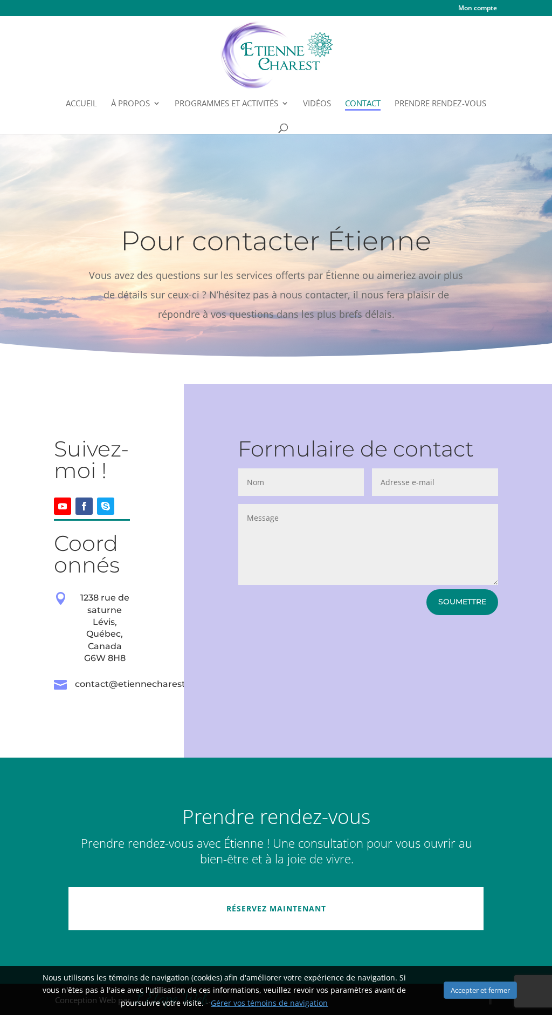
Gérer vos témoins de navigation (269, 1003)
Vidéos (317, 103)
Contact (363, 103)
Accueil (81, 103)
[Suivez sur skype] (105, 506)
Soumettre (462, 602)
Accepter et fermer (480, 990)
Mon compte (477, 8)
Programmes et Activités (226, 103)
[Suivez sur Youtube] (62, 506)
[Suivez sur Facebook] (84, 506)
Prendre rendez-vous (440, 103)
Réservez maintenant (276, 908)
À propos (130, 103)
